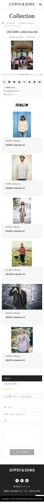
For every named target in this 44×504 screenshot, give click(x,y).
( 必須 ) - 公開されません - (15, 414)
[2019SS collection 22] (22, 124)
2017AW (9, 270)
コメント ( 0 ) (8, 389)
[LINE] (19, 82)
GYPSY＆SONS (22, 4)
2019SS (9, 141)
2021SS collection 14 (15, 317)
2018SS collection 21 (15, 188)
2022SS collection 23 (15, 360)
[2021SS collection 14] (22, 297)
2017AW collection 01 (15, 274)
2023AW (12, 37)
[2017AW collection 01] (22, 254)
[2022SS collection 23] (22, 340)
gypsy (13, 87)
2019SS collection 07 (15, 231)
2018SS (9, 184)
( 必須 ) (8, 407)
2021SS (9, 313)
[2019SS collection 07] (22, 211)
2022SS (9, 356)
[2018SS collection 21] (22, 167)
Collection (20, 37)
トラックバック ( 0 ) (10, 384)
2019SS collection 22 (15, 145)
